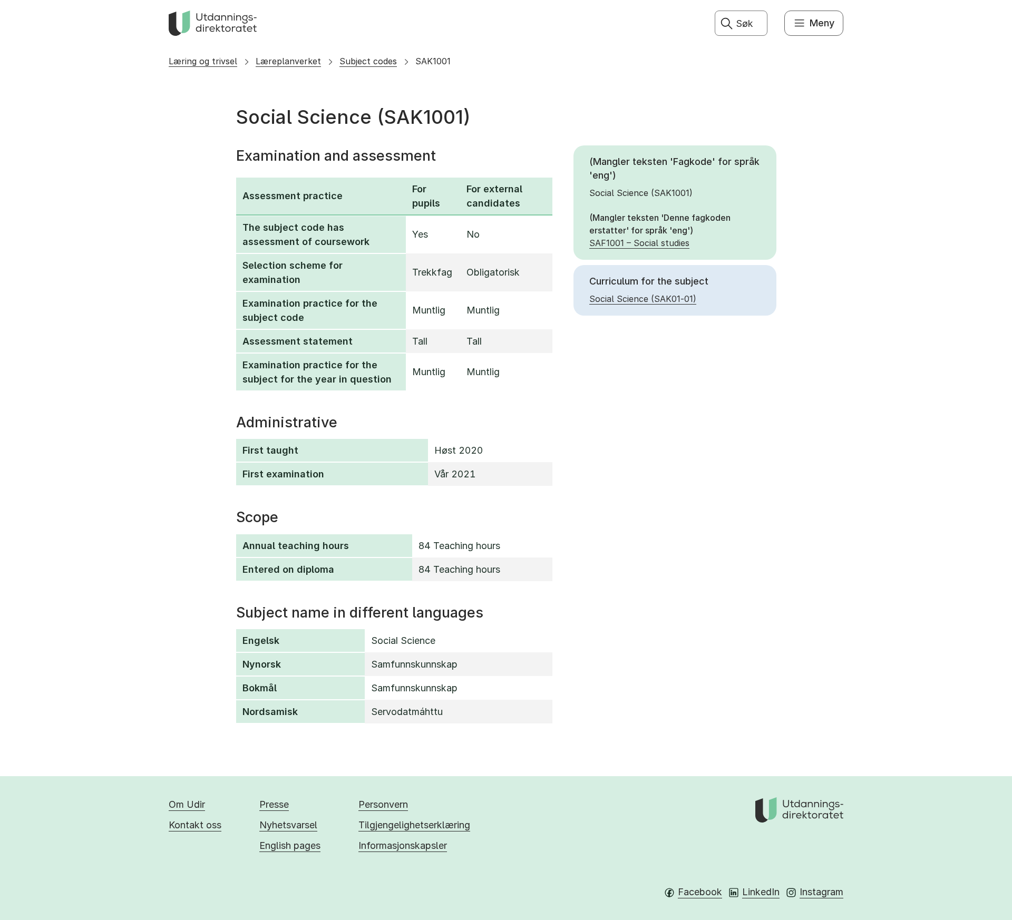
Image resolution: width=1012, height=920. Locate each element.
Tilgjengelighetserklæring (414, 824)
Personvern (383, 804)
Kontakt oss (195, 824)
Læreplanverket (288, 61)
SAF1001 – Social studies (639, 243)
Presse (274, 804)
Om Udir (187, 804)
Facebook (700, 891)
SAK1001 (433, 61)
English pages (289, 845)
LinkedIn (761, 891)
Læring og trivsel (203, 61)
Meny (822, 22)
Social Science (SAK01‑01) (642, 298)
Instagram (821, 891)
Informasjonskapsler (402, 845)
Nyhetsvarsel (288, 824)
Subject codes (368, 61)
